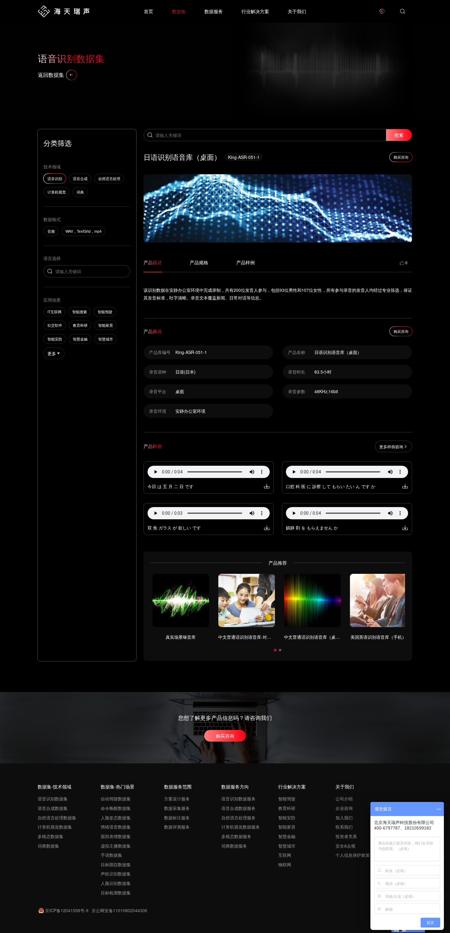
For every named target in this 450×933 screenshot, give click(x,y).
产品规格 (199, 262)
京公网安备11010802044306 (119, 910)
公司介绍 (344, 799)
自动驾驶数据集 (116, 799)
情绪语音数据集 (116, 827)
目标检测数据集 (116, 893)
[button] (275, 650)
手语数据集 (111, 855)
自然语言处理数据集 (57, 817)
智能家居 (286, 827)
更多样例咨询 (391, 447)
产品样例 (245, 262)
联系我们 (344, 827)
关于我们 (297, 11)
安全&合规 (345, 846)
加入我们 (344, 817)
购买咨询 (225, 735)
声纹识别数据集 (116, 874)
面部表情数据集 (116, 836)
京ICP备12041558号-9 (66, 910)
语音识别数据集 (53, 799)
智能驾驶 (286, 799)
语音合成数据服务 (238, 808)
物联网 (284, 864)
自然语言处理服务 (238, 817)
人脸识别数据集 (116, 883)
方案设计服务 (177, 799)
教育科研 (286, 808)
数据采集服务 (177, 808)
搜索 (398, 135)
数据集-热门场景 (117, 786)
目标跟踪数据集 (116, 864)
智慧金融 (286, 836)
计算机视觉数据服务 (240, 827)
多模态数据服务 (236, 836)
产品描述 (153, 262)
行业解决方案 (255, 11)
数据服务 (213, 11)
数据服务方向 (235, 786)
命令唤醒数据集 (116, 808)
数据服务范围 (178, 786)
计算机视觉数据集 (55, 827)
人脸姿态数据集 (116, 817)
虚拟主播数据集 (116, 846)
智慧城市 (286, 846)
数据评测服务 (177, 827)
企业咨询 (344, 808)
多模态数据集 (50, 836)
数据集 (179, 11)
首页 (148, 11)
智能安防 (286, 817)
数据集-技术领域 (54, 786)
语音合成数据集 (53, 808)
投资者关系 (346, 836)
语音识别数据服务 (238, 799)
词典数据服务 (234, 846)
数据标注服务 (177, 817)
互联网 (284, 855)
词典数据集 (48, 846)
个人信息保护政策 (353, 855)
